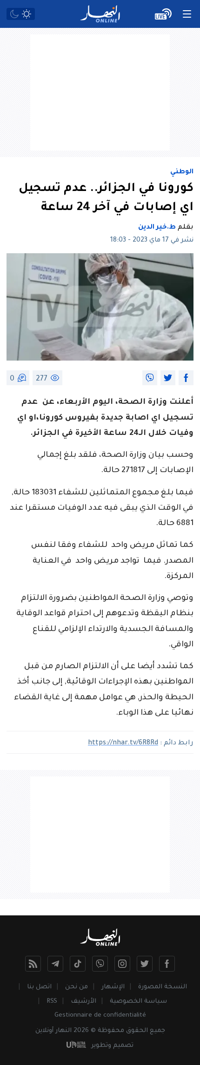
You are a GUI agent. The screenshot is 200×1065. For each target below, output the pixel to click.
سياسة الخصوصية (138, 1001)
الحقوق (137, 1030)
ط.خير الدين (157, 227)
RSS (52, 1001)
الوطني (181, 172)
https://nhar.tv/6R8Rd (123, 743)
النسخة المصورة (162, 987)
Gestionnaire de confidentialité (100, 1015)
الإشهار (113, 987)
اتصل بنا (39, 987)
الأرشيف (83, 1001)
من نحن (76, 987)
